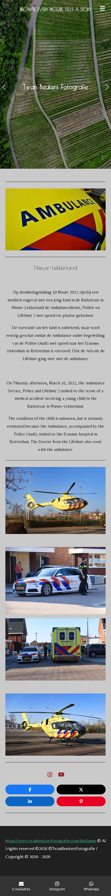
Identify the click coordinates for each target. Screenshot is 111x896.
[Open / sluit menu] (102, 8)
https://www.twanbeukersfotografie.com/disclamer (51, 840)
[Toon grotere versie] (55, 500)
